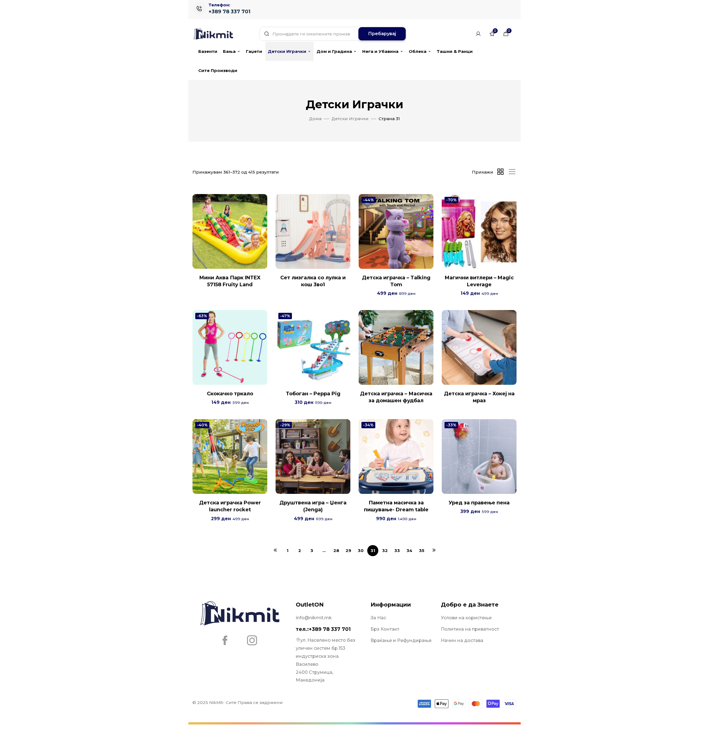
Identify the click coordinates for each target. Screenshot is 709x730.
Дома (315, 118)
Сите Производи (217, 70)
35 (421, 550)
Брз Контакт (385, 629)
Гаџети (254, 51)
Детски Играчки (287, 51)
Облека (418, 51)
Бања (229, 51)
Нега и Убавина (380, 51)
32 (385, 550)
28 (336, 550)
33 (397, 550)
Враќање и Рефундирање (401, 640)
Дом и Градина (334, 51)
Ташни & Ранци (455, 51)
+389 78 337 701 (229, 12)
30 (361, 550)
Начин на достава (462, 640)
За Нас (378, 617)
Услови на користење (466, 617)
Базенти (207, 51)
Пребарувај (382, 33)
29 (348, 550)
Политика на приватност (470, 629)
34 (409, 550)
